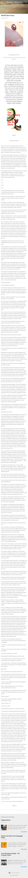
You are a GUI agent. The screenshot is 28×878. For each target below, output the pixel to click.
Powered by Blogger (14, 872)
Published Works (5, 820)
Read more (24, 831)
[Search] (26, 3)
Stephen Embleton (14, 2)
